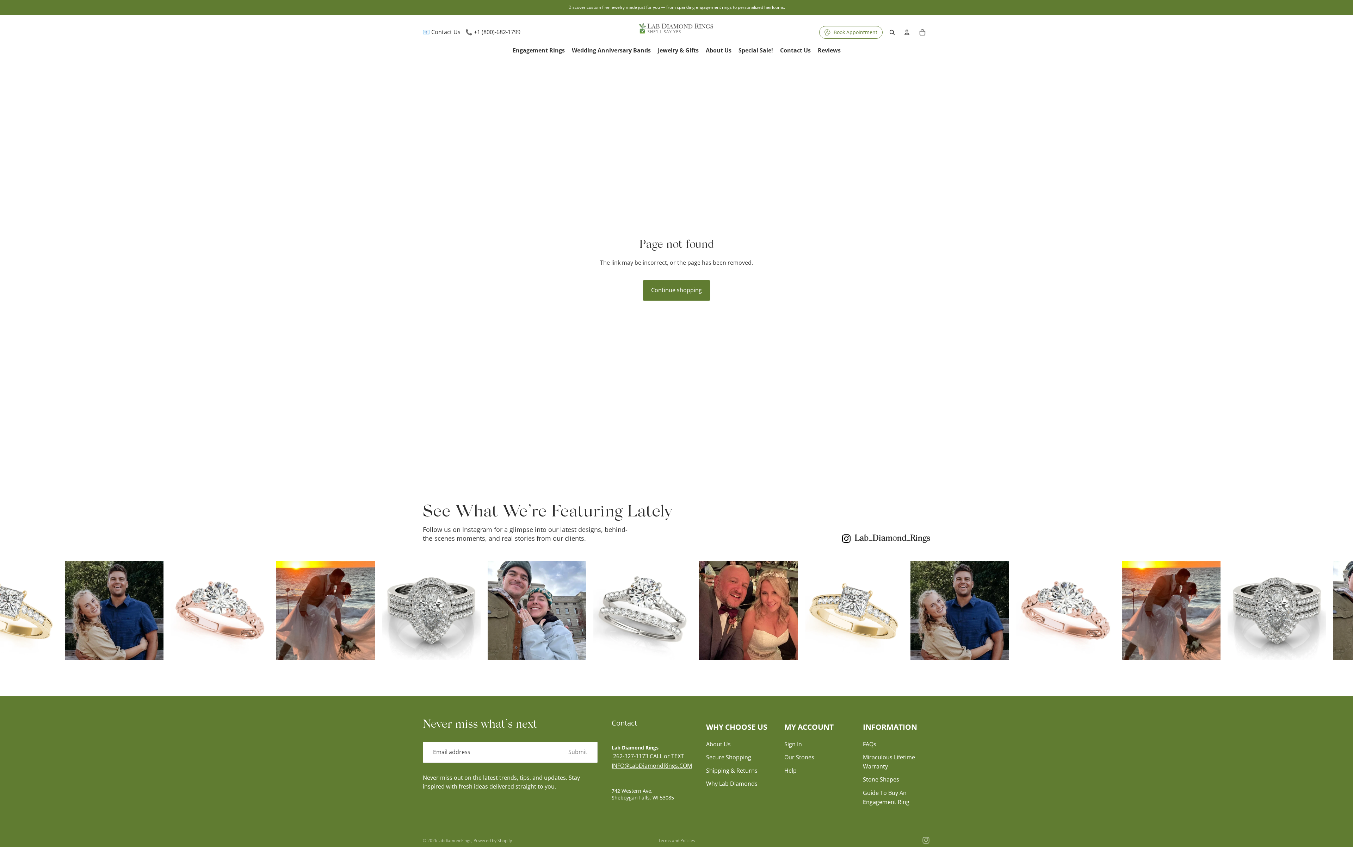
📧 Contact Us (442, 32)
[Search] (892, 32)
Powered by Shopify (493, 840)
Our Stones (799, 757)
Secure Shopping (728, 757)
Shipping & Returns (732, 770)
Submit (577, 752)
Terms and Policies (676, 840)
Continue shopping (676, 290)
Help (790, 770)
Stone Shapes (881, 780)
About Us (718, 744)
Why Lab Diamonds (732, 784)
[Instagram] (926, 840)
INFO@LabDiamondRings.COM (652, 766)
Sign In (793, 744)
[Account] (907, 32)
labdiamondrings (454, 840)
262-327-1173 (630, 756)
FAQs (869, 744)
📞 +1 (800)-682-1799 (492, 32)
